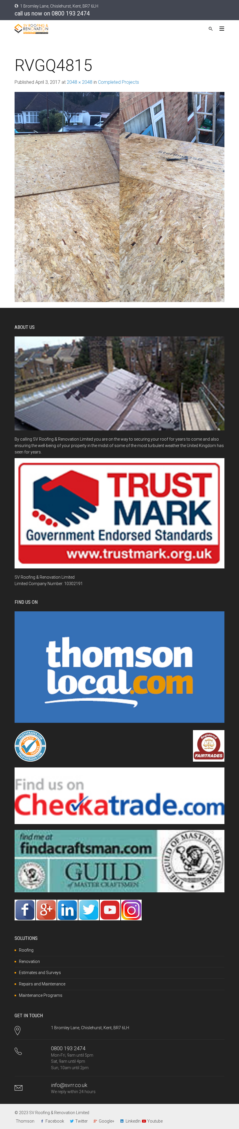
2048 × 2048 (79, 82)
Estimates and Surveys (40, 972)
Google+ (107, 1121)
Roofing (26, 950)
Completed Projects (118, 82)
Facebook (54, 1121)
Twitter (81, 1121)
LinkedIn (133, 1121)
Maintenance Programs (40, 995)
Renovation (29, 961)
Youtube (155, 1121)
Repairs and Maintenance (42, 984)
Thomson (25, 1121)
